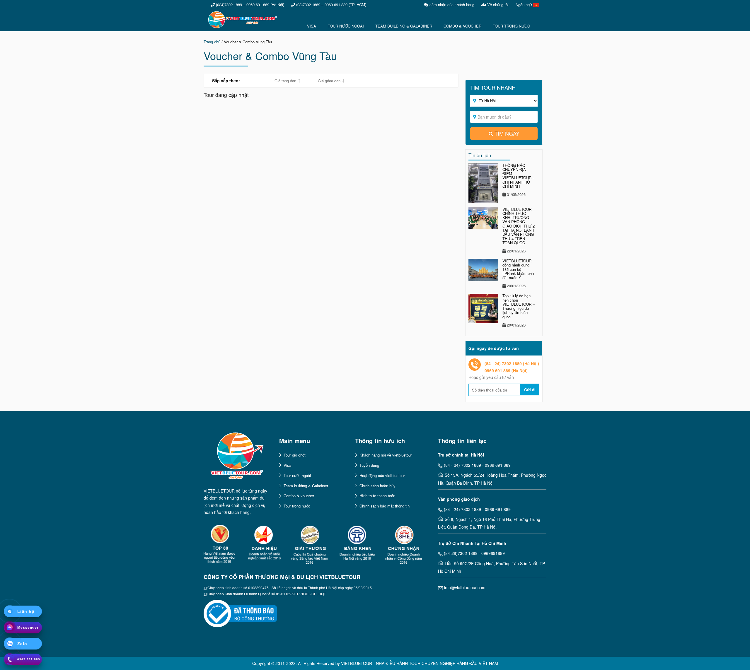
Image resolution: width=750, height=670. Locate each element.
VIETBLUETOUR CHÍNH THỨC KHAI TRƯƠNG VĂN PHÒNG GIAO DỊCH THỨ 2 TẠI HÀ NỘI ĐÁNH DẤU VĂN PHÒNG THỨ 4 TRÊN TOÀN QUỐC (518, 225)
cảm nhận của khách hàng (451, 4)
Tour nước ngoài (297, 475)
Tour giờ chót (295, 455)
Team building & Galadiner (306, 485)
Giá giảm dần (329, 80)
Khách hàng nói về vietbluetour (385, 455)
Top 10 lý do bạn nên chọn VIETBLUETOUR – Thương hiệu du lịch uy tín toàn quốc (518, 306)
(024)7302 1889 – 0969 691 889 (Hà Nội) (249, 4)
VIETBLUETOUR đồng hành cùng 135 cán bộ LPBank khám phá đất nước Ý (518, 269)
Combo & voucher (299, 495)
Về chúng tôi (497, 4)
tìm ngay (507, 133)
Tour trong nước (297, 506)
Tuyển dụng (369, 465)
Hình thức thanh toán (377, 495)
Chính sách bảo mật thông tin (384, 506)
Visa (287, 465)
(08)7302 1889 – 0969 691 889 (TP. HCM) (330, 4)
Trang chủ (212, 42)
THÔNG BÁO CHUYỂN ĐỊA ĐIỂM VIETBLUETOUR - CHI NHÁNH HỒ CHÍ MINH (518, 176)
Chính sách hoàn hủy (377, 485)
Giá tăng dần (285, 80)
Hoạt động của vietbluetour (382, 475)
